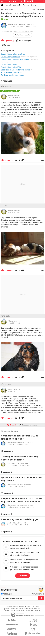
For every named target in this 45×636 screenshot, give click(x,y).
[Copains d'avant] (11, 629)
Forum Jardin (16, 5)
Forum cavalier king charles (11, 72)
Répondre (13, 425)
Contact (21, 607)
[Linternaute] (11, 625)
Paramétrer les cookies (26, 609)
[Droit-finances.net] (33, 624)
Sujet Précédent (9, 9)
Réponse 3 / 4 (6, 316)
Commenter (8, 160)
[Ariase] (11, 633)
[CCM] (11, 620)
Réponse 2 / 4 (6, 206)
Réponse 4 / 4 (6, 384)
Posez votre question (26, 41)
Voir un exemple (38, 594)
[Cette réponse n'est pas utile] (22, 160)
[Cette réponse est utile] (16, 160)
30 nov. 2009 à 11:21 (14, 391)
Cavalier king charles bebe (11, 65)
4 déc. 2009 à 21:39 (14, 98)
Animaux (26, 5)
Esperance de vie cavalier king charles (15, 70)
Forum (7, 5)
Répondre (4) (9, 41)
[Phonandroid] (33, 633)
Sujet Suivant (37, 9)
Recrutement (35, 607)
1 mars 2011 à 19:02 (30, 26)
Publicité (27, 607)
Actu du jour (7, 594)
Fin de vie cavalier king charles (12, 75)
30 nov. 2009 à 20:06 (14, 213)
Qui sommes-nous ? (12, 607)
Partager (7, 45)
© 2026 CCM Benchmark (33, 611)
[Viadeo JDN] (33, 629)
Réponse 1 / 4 (6, 86)
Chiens (33, 5)
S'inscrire (22, 575)
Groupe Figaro (20, 611)
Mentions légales (10, 611)
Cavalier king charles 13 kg (11, 67)
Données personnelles (11, 609)
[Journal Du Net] (33, 620)
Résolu (5, 19)
